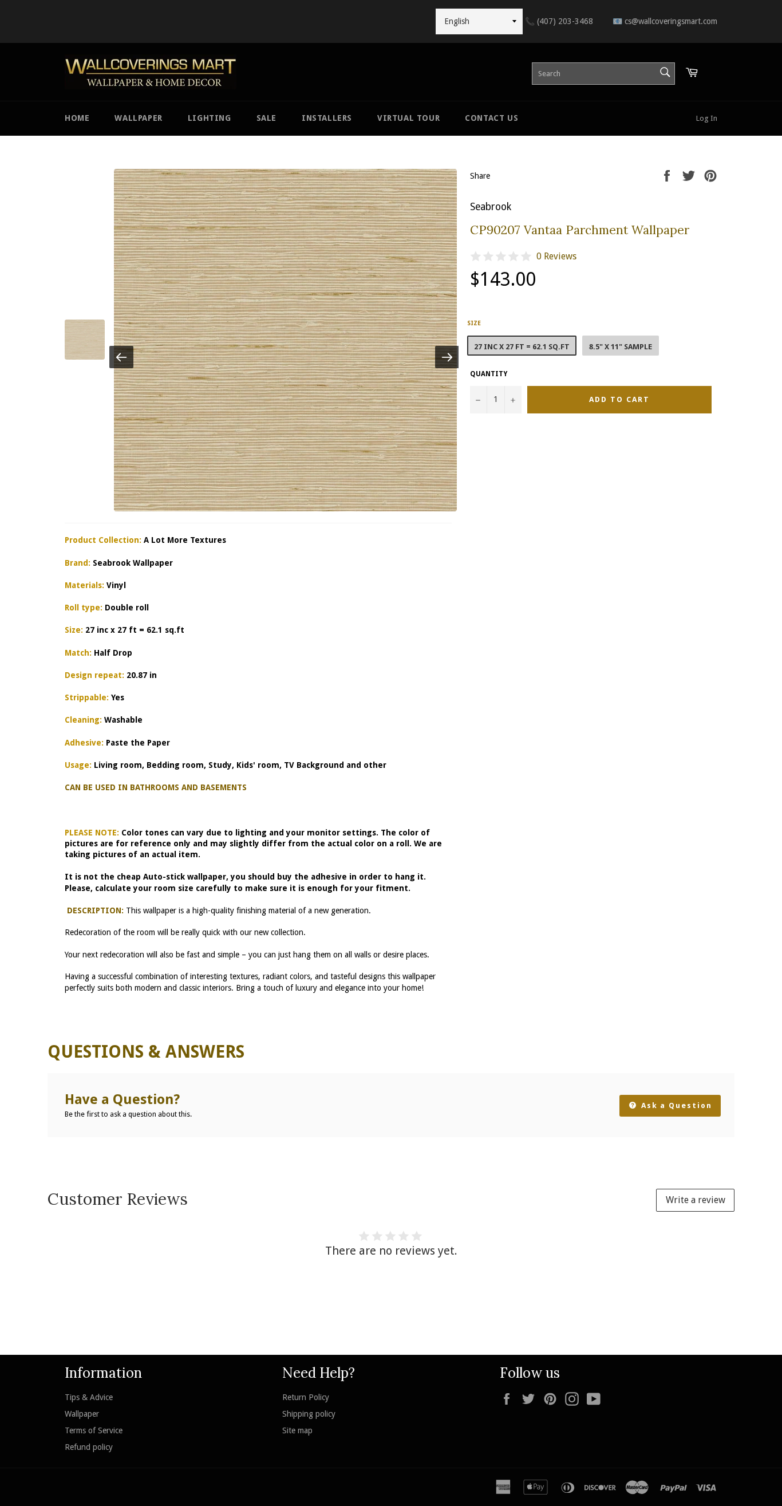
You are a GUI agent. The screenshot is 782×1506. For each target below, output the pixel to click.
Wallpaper (138, 118)
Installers (327, 118)
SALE (266, 118)
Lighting (209, 118)
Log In (706, 118)
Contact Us (491, 118)
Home (77, 118)
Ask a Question (675, 1105)
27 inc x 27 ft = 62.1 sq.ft (522, 346)
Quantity (488, 374)
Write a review (695, 1199)
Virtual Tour (408, 118)
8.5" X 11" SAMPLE (620, 346)
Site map (297, 1430)
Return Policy (305, 1397)
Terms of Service (94, 1430)
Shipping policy (308, 1413)
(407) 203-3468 (559, 21)
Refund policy (89, 1447)
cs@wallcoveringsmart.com (665, 21)
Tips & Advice (89, 1397)
